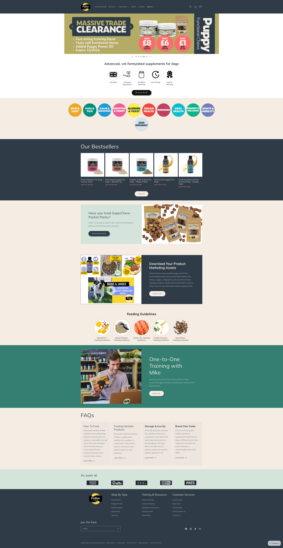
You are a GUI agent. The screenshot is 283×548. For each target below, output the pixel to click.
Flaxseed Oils (116, 500)
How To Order (177, 500)
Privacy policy (121, 543)
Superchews (115, 511)
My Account (177, 504)
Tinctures (114, 515)
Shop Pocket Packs (99, 233)
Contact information (156, 543)
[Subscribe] (118, 528)
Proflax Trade (89, 543)
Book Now (157, 393)
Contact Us (176, 515)
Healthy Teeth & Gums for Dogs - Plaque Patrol (141, 181)
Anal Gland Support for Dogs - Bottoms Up (115, 181)
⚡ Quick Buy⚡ (141, 92)
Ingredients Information (150, 508)
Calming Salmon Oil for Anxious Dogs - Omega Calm (189, 182)
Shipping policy (143, 543)
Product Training (148, 500)
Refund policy (111, 543)
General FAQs (177, 508)
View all (141, 194)
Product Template (148, 504)
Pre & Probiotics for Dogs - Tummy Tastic (92, 181)
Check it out (157, 294)
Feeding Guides (147, 511)
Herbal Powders (117, 508)
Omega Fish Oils (117, 504)
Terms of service (131, 543)
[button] (112, 6)
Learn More (87, 461)
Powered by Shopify (99, 543)
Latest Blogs (146, 515)
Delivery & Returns (179, 511)
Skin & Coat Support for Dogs (164, 181)
